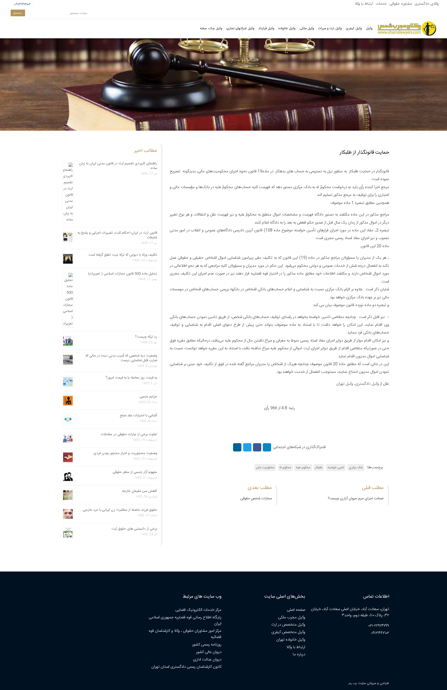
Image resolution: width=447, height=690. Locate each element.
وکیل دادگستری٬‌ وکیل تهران (357, 384)
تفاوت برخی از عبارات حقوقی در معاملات (129, 434)
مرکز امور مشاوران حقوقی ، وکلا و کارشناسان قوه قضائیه (185, 634)
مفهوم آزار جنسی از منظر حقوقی (135, 472)
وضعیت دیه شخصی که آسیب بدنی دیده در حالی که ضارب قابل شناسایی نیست (121, 358)
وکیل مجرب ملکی (291, 617)
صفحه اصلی (296, 610)
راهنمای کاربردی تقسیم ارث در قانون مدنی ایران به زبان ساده (118, 165)
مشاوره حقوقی (401, 4)
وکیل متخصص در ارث (288, 624)
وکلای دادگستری (427, 4)
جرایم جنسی (148, 396)
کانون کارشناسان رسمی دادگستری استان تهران (186, 667)
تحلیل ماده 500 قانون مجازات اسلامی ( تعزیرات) (122, 273)
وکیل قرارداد (266, 28)
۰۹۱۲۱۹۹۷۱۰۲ (22, 4)
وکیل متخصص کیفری (288, 632)
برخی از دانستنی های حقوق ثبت (134, 528)
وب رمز (352, 683)
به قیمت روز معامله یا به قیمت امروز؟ (131, 377)
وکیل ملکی (307, 28)
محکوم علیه (303, 467)
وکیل (369, 28)
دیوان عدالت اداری (207, 659)
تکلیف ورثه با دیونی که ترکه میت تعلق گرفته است (122, 255)
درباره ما (299, 654)
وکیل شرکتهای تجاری (240, 28)
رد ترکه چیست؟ (146, 337)
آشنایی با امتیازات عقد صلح (138, 415)
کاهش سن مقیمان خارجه (139, 491)
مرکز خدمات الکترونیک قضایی (198, 610)
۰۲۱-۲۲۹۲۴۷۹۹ (379, 625)
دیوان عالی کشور (208, 652)
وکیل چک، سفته (211, 28)
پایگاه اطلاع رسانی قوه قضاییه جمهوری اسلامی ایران (185, 620)
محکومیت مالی (265, 467)
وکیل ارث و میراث (330, 28)
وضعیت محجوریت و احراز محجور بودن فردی (125, 453)
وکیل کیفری (354, 28)
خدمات (381, 4)
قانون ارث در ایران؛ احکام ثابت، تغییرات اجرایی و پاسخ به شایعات (117, 235)
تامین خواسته (335, 467)
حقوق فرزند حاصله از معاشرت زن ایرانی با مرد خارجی (120, 510)
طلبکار (318, 467)
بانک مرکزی (356, 467)
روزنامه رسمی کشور (206, 644)
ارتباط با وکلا (364, 4)
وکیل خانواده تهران (290, 639)
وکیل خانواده (286, 28)
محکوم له (285, 467)
